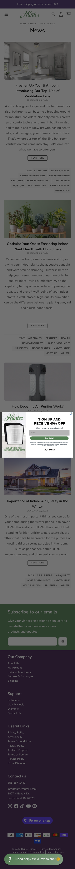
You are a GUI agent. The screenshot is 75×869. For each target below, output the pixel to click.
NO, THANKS (49, 450)
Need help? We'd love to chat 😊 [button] (37, 859)
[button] (33, 859)
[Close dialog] (71, 413)
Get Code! (49, 438)
